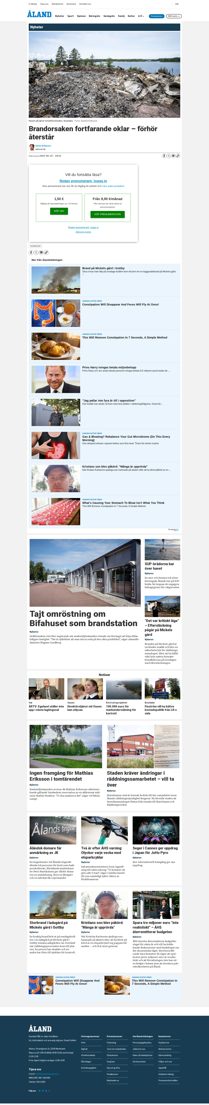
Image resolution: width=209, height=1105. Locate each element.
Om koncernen (139, 1061)
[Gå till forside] (39, 13)
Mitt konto (173, 16)
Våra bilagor (86, 1061)
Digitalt (84, 1049)
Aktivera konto (83, 232)
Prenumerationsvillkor (168, 1080)
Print (83, 1042)
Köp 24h (59, 211)
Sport (70, 16)
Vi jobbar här (163, 1042)
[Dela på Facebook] (164, 156)
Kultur (131, 16)
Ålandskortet (57, 4)
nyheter (35, 246)
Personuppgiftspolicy (142, 1042)
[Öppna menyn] (176, 3)
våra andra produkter (113, 186)
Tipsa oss (44, 4)
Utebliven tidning (166, 1074)
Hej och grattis (113, 1067)
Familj (121, 16)
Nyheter (59, 16)
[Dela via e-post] (173, 156)
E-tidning (33, 4)
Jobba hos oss (139, 1049)
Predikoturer (112, 1074)
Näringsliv (94, 16)
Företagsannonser (90, 1036)
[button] (34, 693)
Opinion (81, 16)
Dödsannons (112, 1055)
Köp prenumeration (107, 214)
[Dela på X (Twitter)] (169, 156)
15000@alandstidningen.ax (47, 1073)
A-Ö (140, 16)
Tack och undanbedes (116, 1049)
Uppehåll (162, 1067)
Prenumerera (156, 16)
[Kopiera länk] (178, 156)
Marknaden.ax (113, 1080)
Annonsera (71, 4)
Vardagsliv (109, 16)
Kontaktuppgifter (88, 1067)
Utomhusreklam (88, 1055)
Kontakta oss (85, 4)
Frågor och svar (165, 1061)
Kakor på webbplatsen (142, 1055)
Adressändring (164, 1055)
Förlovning (111, 1042)
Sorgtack (111, 1061)
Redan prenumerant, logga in (83, 181)
